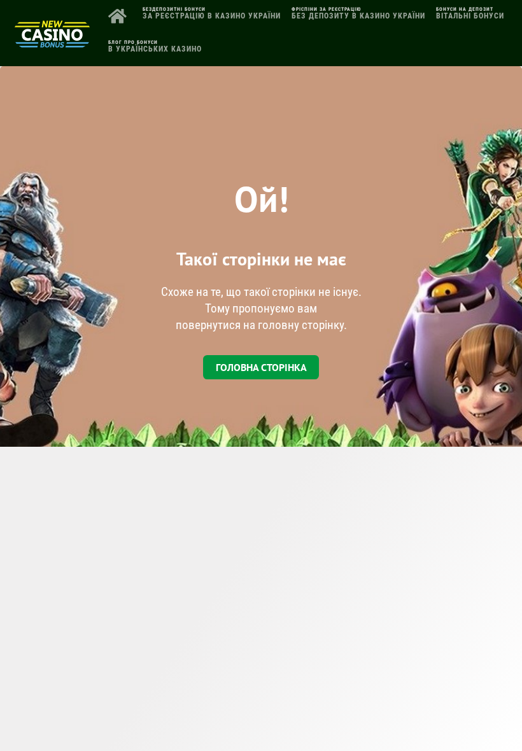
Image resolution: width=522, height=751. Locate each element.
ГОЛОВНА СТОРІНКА (261, 367)
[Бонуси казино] (52, 43)
